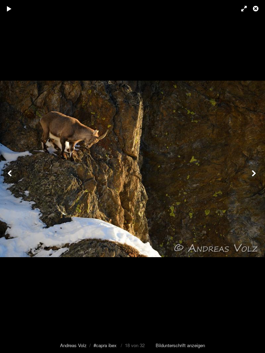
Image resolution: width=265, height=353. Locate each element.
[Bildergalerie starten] (9, 8)
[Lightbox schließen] (256, 8)
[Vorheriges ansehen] (10, 176)
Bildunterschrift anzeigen (180, 345)
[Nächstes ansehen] (254, 176)
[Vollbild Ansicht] (241, 8)
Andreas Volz (73, 345)
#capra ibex (105, 345)
